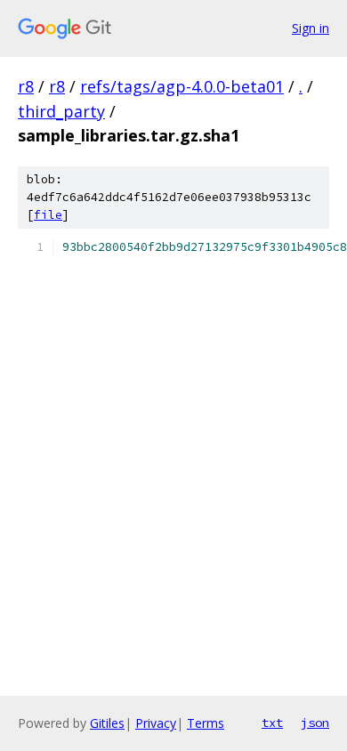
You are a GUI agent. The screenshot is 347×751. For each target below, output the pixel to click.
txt (272, 723)
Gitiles (107, 723)
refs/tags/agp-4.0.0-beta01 (182, 86)
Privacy (155, 723)
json (315, 723)
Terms (205, 723)
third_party (61, 111)
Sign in (310, 28)
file (48, 214)
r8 (26, 86)
